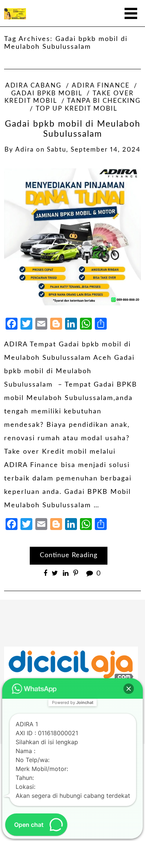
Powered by (72, 702)
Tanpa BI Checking (104, 101)
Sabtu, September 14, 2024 (94, 150)
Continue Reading (68, 555)
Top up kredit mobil (76, 109)
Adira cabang (33, 86)
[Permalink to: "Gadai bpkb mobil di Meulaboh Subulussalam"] (72, 236)
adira (24, 150)
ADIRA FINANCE (101, 86)
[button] (128, 688)
